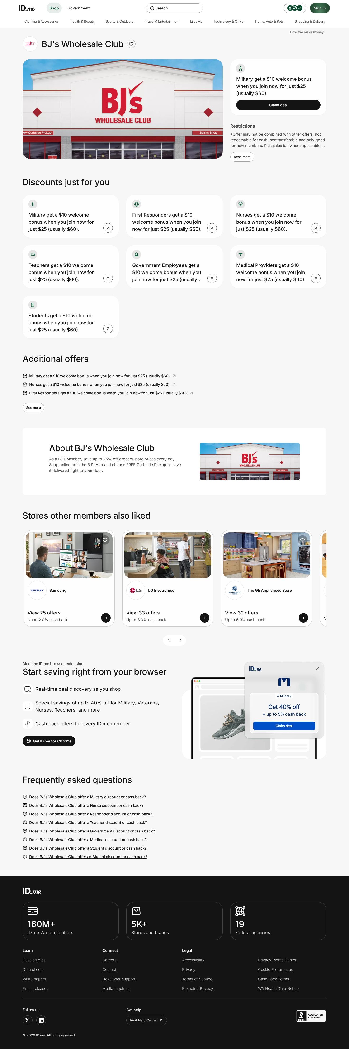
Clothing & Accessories (41, 21)
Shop (54, 8)
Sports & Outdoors (119, 21)
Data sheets (33, 969)
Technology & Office (229, 21)
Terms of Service (197, 979)
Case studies (34, 960)
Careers (109, 960)
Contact (109, 969)
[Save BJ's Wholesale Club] (131, 44)
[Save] (105, 540)
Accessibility (193, 960)
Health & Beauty (82, 21)
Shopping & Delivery (310, 21)
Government (78, 8)
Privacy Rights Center (277, 960)
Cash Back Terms (273, 979)
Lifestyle (196, 21)
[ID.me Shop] (30, 8)
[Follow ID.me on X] (28, 1020)
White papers (34, 979)
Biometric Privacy (197, 988)
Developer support (118, 979)
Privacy (188, 969)
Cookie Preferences (275, 969)
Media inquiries (115, 988)
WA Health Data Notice (278, 988)
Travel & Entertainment (162, 21)
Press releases (35, 988)
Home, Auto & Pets (269, 21)
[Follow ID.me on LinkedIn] (41, 1020)
